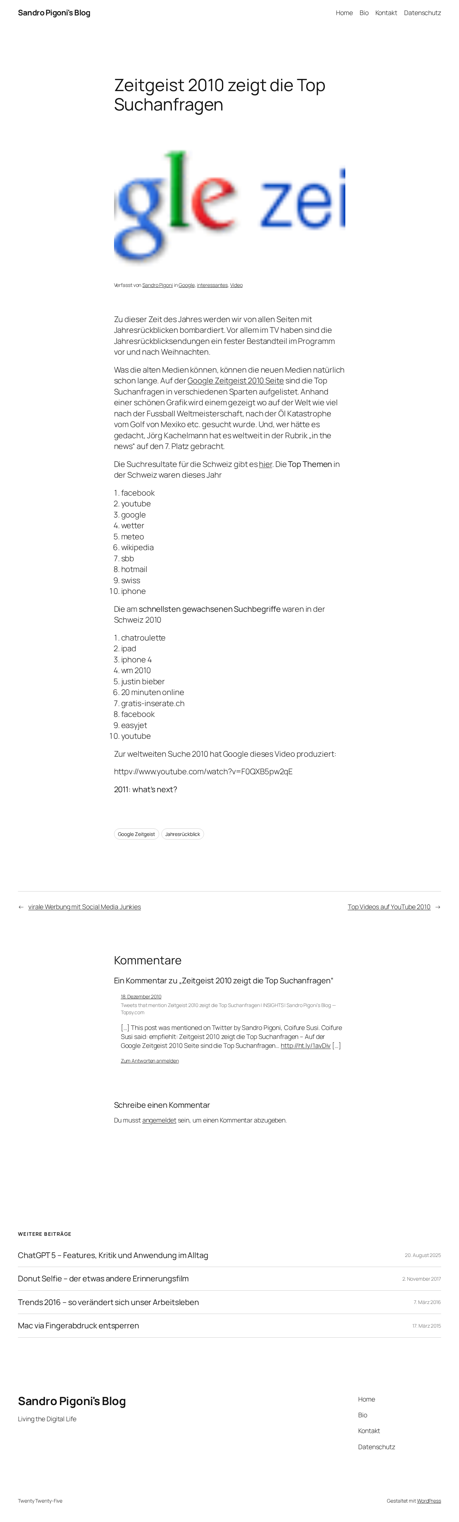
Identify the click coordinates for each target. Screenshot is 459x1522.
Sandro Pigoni (157, 285)
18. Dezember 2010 (141, 996)
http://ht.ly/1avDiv (306, 1045)
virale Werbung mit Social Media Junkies (84, 906)
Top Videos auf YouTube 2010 (389, 906)
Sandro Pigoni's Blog (54, 12)
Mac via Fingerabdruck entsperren (78, 1325)
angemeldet (159, 1120)
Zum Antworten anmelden (150, 1060)
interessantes (212, 285)
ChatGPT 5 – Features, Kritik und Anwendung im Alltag (113, 1255)
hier (265, 464)
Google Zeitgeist (136, 834)
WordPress (429, 1500)
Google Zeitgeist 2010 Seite (236, 380)
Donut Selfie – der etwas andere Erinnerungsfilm (103, 1278)
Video (236, 285)
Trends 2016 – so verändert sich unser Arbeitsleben (108, 1302)
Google (186, 285)
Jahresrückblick (182, 834)
